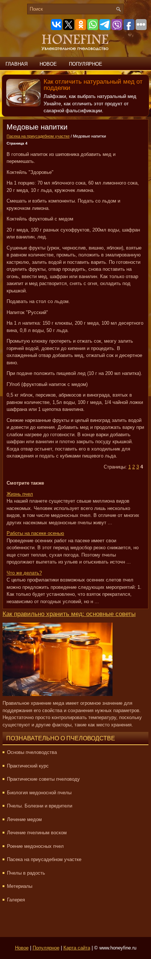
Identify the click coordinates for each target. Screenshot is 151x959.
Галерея (16, 900)
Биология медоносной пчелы (39, 792)
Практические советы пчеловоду (43, 779)
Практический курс (28, 766)
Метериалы (19, 886)
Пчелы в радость (26, 873)
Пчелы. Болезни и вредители (39, 806)
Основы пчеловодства (32, 752)
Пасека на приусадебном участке (38, 136)
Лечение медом (24, 819)
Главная (16, 64)
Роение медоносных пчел (35, 846)
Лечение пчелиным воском (37, 832)
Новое (48, 64)
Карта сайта (76, 948)
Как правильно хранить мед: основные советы (69, 613)
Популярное (85, 64)
